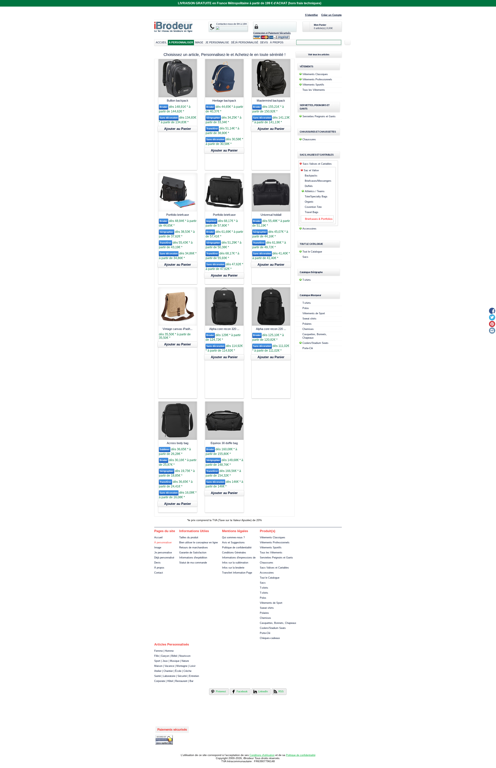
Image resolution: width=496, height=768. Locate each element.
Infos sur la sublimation (235, 562)
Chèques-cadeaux (270, 638)
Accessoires (309, 228)
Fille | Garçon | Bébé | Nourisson (172, 655)
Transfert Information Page (237, 572)
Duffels (309, 186)
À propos (276, 42)
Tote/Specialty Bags (316, 196)
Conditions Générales (234, 552)
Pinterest (221, 691)
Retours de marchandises (193, 547)
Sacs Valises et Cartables (317, 163)
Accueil (161, 42)
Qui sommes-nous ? (233, 537)
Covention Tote (313, 206)
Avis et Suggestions (233, 542)
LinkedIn (263, 691)
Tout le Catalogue (312, 251)
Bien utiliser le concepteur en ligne (198, 542)
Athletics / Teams (315, 191)
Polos (305, 308)
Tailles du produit (188, 537)
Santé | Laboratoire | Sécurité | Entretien (176, 676)
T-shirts (306, 279)
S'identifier (311, 15)
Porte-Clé (307, 348)
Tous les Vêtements (313, 89)
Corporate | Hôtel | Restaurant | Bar (173, 681)
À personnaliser (181, 42)
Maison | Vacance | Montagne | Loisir (174, 665)
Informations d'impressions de (239, 557)
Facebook (242, 691)
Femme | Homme (164, 650)
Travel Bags (311, 212)
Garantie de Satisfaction (192, 552)
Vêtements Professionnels (317, 79)
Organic (309, 201)
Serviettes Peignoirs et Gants (319, 116)
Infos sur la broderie (233, 567)
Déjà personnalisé (244, 42)
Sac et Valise (311, 170)
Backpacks (311, 175)
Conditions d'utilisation (262, 755)
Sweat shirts (309, 318)
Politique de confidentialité (236, 547)
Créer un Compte (331, 15)
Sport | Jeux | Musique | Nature (171, 660)
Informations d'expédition (193, 557)
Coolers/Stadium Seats (315, 343)
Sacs (305, 256)
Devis (264, 42)
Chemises (308, 329)
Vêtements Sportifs (313, 84)
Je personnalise (217, 42)
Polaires (307, 323)
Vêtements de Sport (313, 313)
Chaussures (309, 139)
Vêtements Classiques (315, 74)
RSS (281, 691)
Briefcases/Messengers (318, 180)
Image (199, 42)
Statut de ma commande (193, 562)
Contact (158, 572)
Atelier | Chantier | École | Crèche (172, 671)
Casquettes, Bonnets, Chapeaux (278, 623)
